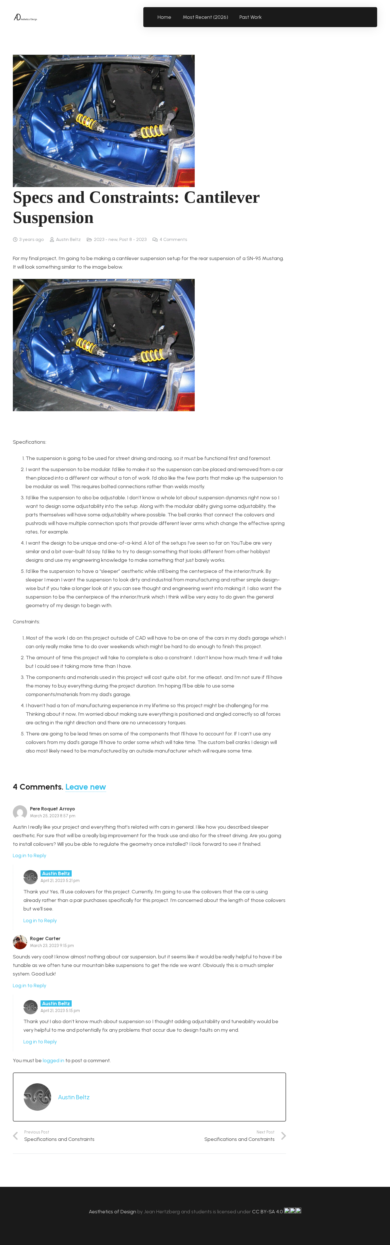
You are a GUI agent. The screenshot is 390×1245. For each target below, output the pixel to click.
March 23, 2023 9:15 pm (52, 945)
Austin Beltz (68, 239)
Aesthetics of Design (113, 1211)
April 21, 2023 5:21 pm (60, 880)
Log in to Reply (29, 855)
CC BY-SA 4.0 (268, 1211)
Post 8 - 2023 (132, 239)
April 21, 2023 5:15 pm (60, 1010)
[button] (265, 17)
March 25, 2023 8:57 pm (52, 815)
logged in (53, 1060)
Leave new (85, 787)
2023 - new (105, 239)
